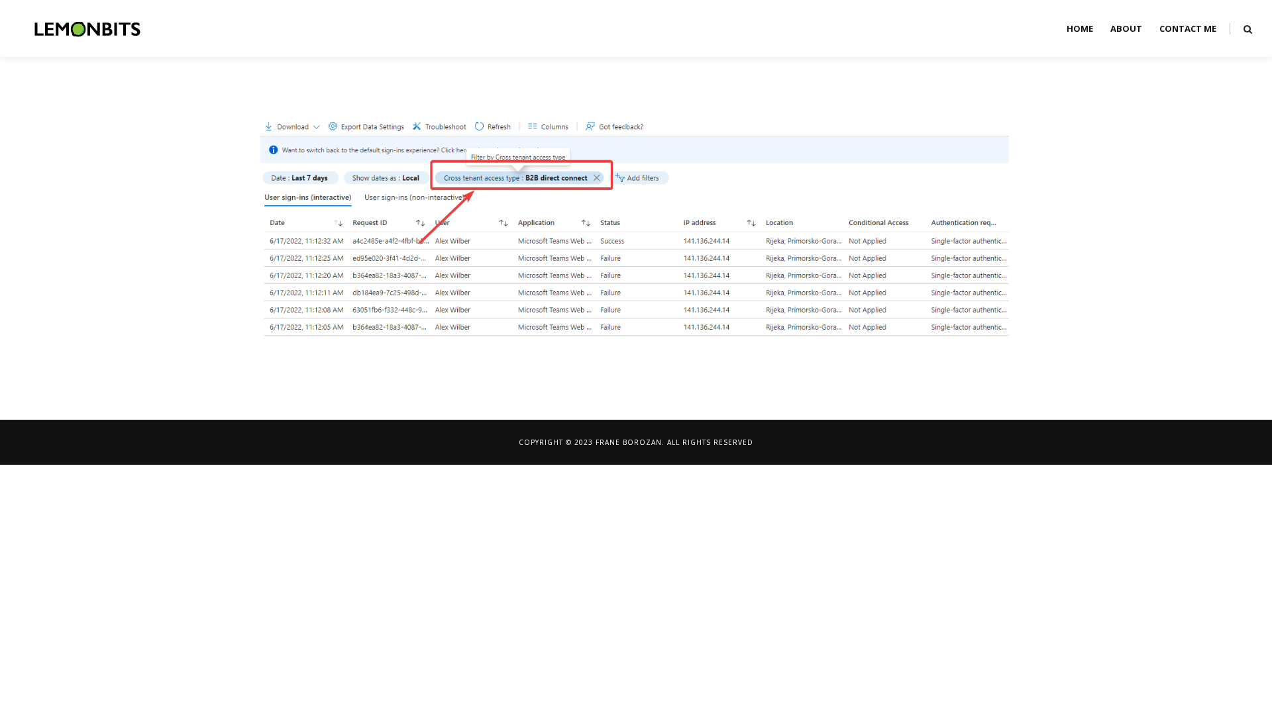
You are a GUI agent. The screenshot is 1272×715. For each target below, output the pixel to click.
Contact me (1187, 28)
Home (1080, 28)
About (1126, 28)
